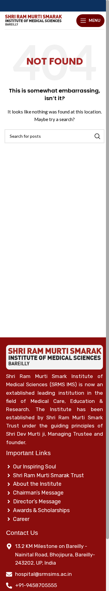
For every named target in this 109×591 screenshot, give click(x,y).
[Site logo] (33, 20)
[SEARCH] (97, 136)
